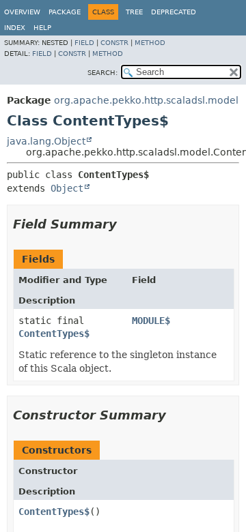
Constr (114, 42)
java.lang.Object (46, 141)
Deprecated (173, 12)
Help (42, 27)
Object (67, 188)
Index (14, 27)
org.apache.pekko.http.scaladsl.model (146, 100)
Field (84, 42)
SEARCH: (102, 72)
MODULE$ (151, 320)
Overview (22, 12)
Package (65, 12)
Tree (134, 12)
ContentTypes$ (54, 333)
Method (150, 42)
